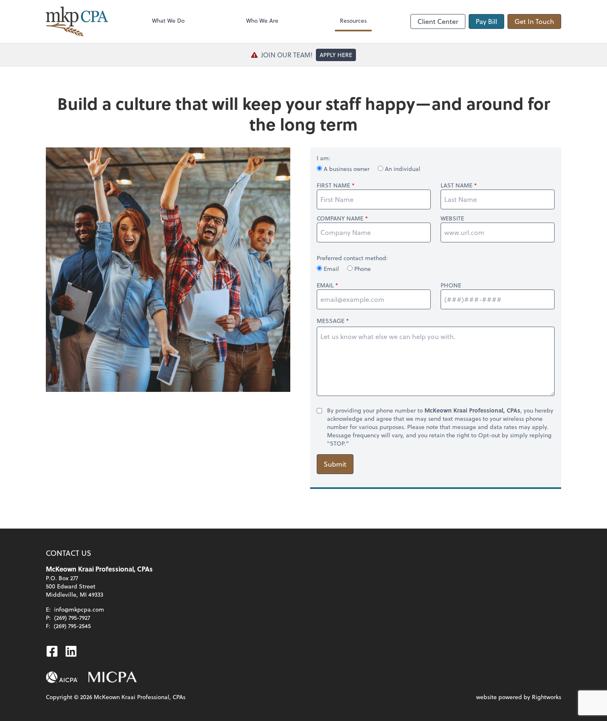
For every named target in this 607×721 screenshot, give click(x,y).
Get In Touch (534, 21)
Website (452, 218)
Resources (353, 20)
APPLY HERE (336, 54)
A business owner (346, 168)
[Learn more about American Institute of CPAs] (62, 677)
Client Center (437, 21)
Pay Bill (486, 21)
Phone (362, 268)
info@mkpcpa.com (79, 609)
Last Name (456, 185)
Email (331, 268)
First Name (333, 185)
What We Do (168, 20)
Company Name (340, 218)
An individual (401, 168)
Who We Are (262, 20)
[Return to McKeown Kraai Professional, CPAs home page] (77, 21)
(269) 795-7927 (72, 617)
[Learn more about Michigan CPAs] (112, 677)
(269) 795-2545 (72, 625)
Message (330, 320)
